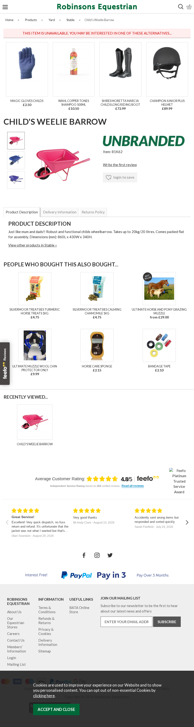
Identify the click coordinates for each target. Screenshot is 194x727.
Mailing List (16, 664)
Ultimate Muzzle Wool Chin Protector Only (34, 368)
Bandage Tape (159, 366)
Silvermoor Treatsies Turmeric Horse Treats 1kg (34, 311)
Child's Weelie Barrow (35, 444)
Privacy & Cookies (45, 631)
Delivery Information (59, 212)
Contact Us (16, 640)
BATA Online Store (79, 609)
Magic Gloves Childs (26, 101)
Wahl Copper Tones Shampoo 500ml (73, 102)
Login (11, 658)
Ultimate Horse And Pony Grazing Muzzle (159, 311)
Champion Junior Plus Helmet (167, 102)
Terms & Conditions (47, 609)
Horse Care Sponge (97, 366)
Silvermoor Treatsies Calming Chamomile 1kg (97, 311)
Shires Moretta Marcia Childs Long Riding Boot (120, 102)
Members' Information (16, 649)
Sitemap (44, 651)
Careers (13, 633)
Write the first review (120, 165)
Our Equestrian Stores (15, 622)
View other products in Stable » (32, 245)
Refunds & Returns (46, 620)
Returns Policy (93, 212)
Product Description (22, 212)
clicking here (44, 695)
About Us (14, 612)
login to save (123, 177)
